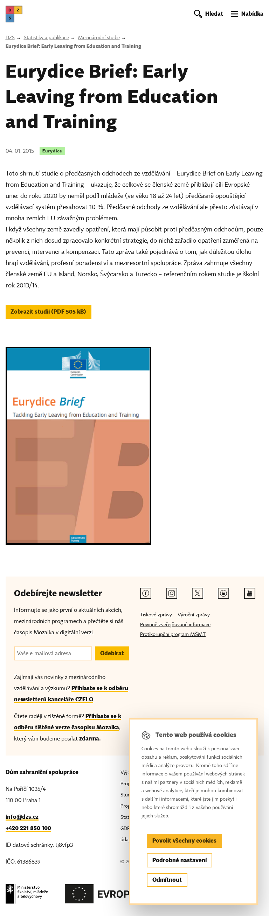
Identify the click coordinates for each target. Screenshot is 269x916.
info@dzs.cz (22, 817)
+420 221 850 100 (28, 828)
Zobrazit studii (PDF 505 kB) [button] (48, 311)
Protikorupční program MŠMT (173, 634)
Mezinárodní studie (99, 38)
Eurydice (52, 150)
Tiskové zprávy (156, 615)
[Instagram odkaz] (171, 593)
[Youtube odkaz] (249, 593)
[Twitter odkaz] (197, 593)
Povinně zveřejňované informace (175, 625)
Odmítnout (167, 879)
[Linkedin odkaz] (223, 593)
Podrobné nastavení (179, 860)
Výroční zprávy (194, 615)
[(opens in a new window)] (27, 896)
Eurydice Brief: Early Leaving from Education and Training (73, 46)
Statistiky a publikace (46, 38)
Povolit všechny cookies (184, 840)
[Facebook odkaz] (145, 593)
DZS (10, 38)
